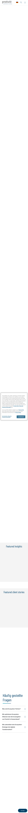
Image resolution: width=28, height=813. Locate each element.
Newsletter (5, 782)
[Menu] (25, 2)
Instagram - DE (3, 793)
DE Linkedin (7, 793)
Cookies (4, 807)
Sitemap (4, 778)
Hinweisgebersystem (11, 807)
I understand (21, 416)
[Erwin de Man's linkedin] (21, 691)
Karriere (4, 767)
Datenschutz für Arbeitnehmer (18, 803)
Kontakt (4, 771)
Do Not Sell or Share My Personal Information (6, 417)
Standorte (5, 775)
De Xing (13, 793)
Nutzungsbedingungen (7, 803)
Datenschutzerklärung (12, 799)
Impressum (4, 799)
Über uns (4, 763)
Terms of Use (21, 409)
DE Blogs (10, 793)
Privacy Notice (18, 412)
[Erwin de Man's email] (18, 691)
